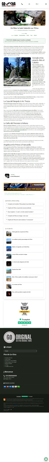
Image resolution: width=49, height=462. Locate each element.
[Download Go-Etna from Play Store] (13, 407)
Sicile (28, 35)
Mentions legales (8, 363)
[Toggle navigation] (46, 4)
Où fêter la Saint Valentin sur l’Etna (24, 28)
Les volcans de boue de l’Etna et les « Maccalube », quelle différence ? (19, 194)
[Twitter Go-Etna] (9, 407)
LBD (7, 410)
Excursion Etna (22, 35)
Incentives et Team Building (10, 360)
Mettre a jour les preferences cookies (26, 406)
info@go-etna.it (8, 378)
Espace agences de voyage (10, 362)
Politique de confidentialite (8, 406)
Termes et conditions (35, 406)
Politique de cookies (16, 406)
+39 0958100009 (11, 376)
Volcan (35, 35)
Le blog (6, 365)
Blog (26, 33)
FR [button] (37, 4)
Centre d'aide (7, 359)
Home (5, 9)
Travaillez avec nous (9, 366)
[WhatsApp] (29, 4)
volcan (11, 46)
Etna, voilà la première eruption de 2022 (13, 193)
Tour (31, 35)
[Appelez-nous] (22, 4)
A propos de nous (8, 357)
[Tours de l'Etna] (9, 4)
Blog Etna (9, 9)
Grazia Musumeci (31, 30)
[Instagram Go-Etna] (10, 407)
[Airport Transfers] (24, 186)
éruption (16, 35)
